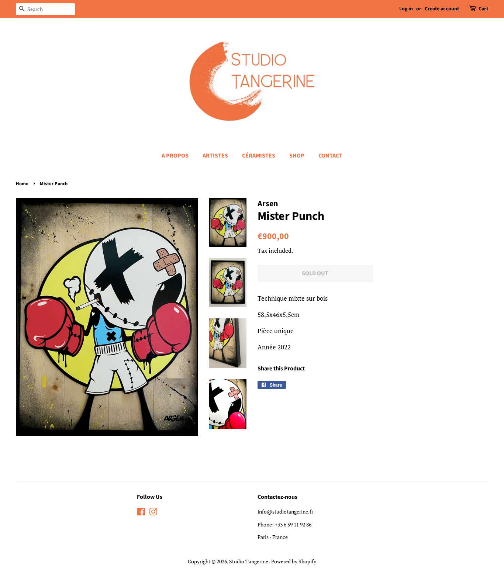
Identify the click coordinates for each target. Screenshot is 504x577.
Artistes (215, 156)
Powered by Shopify (293, 561)
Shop (296, 156)
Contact (330, 156)
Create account (442, 9)
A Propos (175, 156)
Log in (406, 9)
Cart (483, 9)
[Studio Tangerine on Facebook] (141, 512)
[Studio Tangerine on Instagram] (153, 512)
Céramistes (258, 156)
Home (22, 183)
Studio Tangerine (249, 561)
